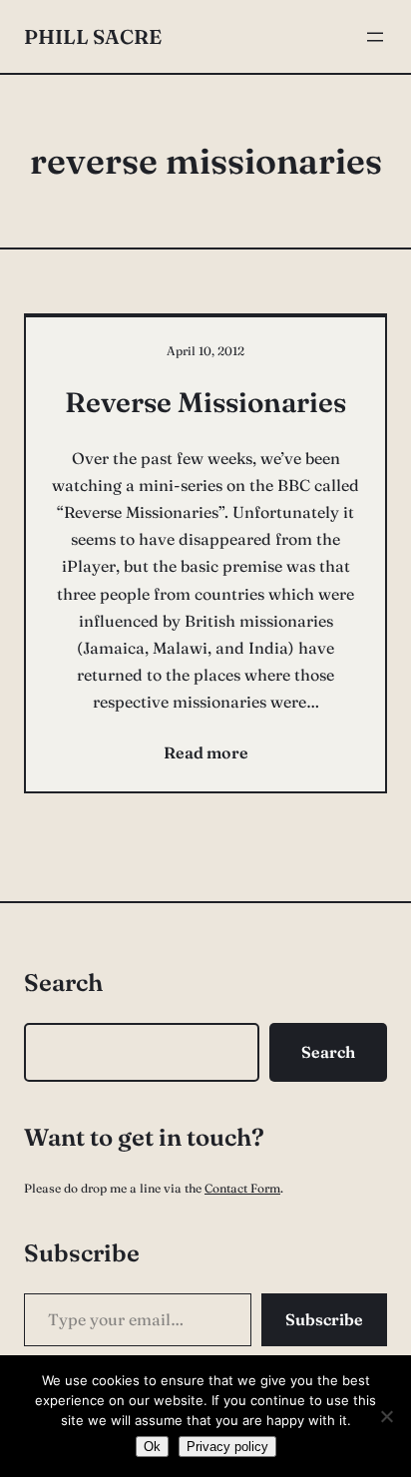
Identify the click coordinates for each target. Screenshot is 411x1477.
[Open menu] (375, 37)
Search (328, 1052)
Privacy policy (227, 1446)
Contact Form (242, 1188)
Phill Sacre (93, 36)
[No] (386, 1416)
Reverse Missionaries (205, 402)
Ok (152, 1446)
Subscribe (324, 1319)
